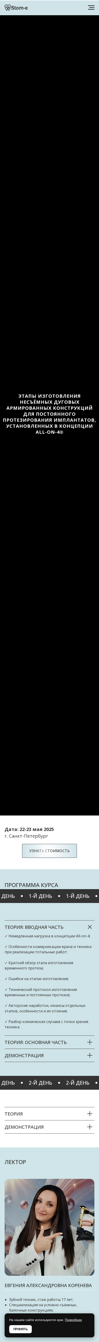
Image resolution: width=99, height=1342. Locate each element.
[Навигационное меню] (91, 7)
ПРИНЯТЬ (20, 1329)
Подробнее (73, 1320)
